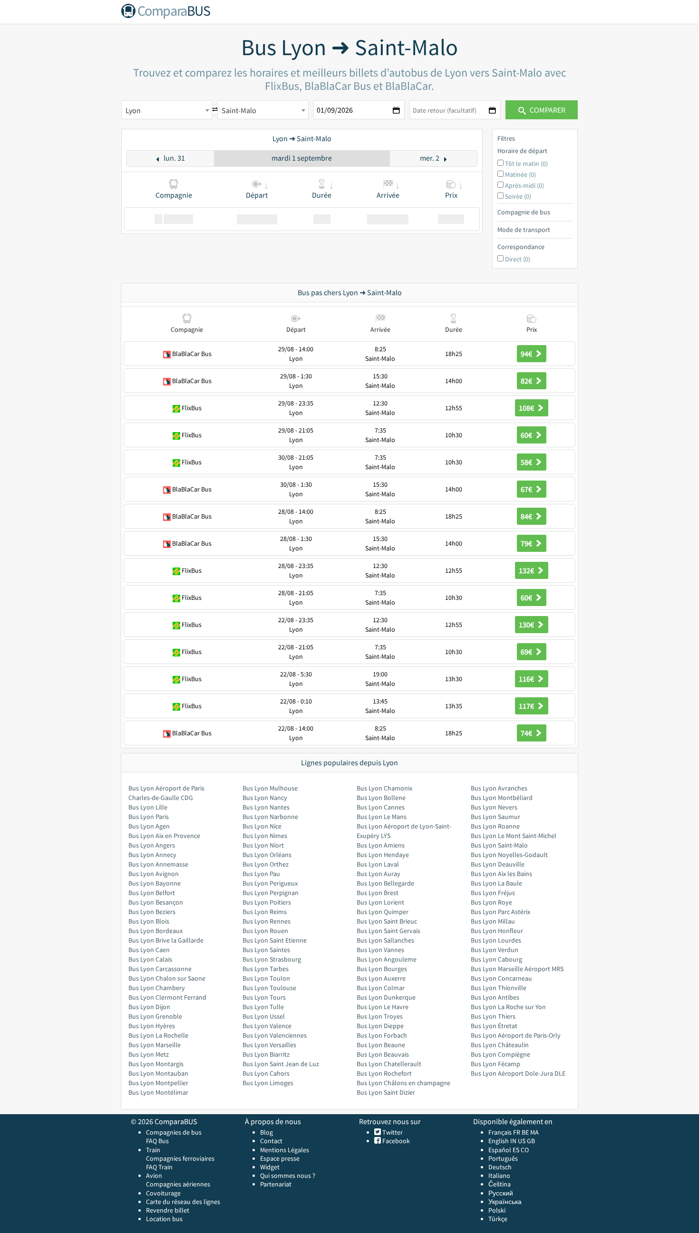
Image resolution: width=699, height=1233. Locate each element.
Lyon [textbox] (133, 110)
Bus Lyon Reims (265, 911)
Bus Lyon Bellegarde (385, 883)
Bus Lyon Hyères (151, 1025)
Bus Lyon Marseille (154, 1044)
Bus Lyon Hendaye (383, 854)
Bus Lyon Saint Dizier (386, 1092)
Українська (505, 1201)
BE (525, 1132)
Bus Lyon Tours (264, 997)
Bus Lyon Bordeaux (155, 930)
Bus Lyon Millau (493, 921)
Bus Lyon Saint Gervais (388, 930)
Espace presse (280, 1158)
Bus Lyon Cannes (381, 807)
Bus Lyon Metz (148, 1054)
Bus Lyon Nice (262, 826)
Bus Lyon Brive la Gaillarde (166, 940)
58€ (527, 462)
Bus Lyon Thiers (493, 1016)
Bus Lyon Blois (148, 921)
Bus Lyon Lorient (380, 902)
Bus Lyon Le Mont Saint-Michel (513, 835)
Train (153, 1150)
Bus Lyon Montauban (158, 1073)
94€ (527, 353)
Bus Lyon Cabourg (496, 959)
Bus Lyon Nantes (266, 807)
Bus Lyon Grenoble (155, 1016)
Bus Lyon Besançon (155, 902)
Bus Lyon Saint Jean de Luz (281, 1064)
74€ (527, 733)
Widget (270, 1167)
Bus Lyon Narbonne (270, 816)
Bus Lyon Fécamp (495, 1064)
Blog (266, 1132)
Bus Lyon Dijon (149, 1006)
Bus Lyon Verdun (494, 949)
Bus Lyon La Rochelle (158, 1035)
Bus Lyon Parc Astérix (500, 911)
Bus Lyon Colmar (381, 987)
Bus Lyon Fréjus (493, 892)
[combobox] (167, 109)
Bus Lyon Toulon (266, 978)
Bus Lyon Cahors (266, 1073)
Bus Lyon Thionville (498, 987)
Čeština (499, 1184)
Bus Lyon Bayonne (154, 883)
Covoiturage (163, 1193)
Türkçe (497, 1218)
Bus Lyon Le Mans (382, 816)
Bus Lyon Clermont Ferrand (167, 997)
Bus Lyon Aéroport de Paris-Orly (516, 1035)
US (521, 1141)
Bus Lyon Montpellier (158, 1083)
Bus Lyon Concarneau (501, 978)
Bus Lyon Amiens (381, 845)
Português (503, 1158)
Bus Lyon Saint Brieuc (387, 921)
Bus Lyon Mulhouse (270, 788)
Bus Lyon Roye (491, 902)
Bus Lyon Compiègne (500, 1054)
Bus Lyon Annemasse (158, 864)
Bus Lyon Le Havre (382, 1006)
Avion (154, 1175)
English (498, 1141)
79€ (527, 543)
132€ (527, 570)
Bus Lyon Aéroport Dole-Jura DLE (518, 1073)
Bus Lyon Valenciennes (275, 1035)
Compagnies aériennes (178, 1184)
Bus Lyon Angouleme (387, 959)
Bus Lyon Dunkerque (386, 997)
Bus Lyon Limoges (268, 1083)
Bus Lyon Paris (148, 816)
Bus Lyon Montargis (156, 1064)
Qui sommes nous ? (287, 1175)
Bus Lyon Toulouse (269, 987)
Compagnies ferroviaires (180, 1158)
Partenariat (275, 1184)
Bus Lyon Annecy (152, 854)
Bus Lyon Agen (149, 826)
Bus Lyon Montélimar (158, 1092)
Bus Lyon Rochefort (384, 1073)
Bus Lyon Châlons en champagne (403, 1083)
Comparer (546, 110)
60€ (527, 435)
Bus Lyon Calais (150, 959)
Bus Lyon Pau (261, 873)
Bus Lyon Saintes (266, 949)
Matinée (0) (520, 174)
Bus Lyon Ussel (264, 1016)
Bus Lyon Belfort (151, 892)
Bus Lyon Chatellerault (389, 1064)
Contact (271, 1141)
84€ (527, 516)
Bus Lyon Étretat (494, 1025)
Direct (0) (517, 259)
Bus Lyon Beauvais (383, 1054)
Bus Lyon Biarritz (266, 1054)
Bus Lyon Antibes (495, 997)
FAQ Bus (157, 1141)
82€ (527, 380)
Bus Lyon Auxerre (381, 978)
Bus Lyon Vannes (380, 949)
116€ (527, 679)
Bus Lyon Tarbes (266, 968)
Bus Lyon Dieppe (380, 1025)
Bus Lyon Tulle (263, 1006)
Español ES (504, 1150)
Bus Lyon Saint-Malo (499, 845)
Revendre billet (167, 1210)
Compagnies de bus (174, 1132)
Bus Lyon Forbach (382, 1035)
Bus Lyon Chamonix (384, 788)
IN (513, 1141)
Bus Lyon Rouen (265, 930)
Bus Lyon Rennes (267, 921)
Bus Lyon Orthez (266, 864)
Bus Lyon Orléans (267, 854)
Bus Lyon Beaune (381, 1044)
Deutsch (500, 1167)
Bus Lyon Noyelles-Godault (509, 854)
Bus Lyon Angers (151, 845)
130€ (527, 624)
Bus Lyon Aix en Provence (164, 835)
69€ (527, 651)
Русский (500, 1193)
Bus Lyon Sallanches (385, 940)
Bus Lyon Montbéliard (502, 797)
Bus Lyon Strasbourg (272, 959)
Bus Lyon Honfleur (497, 930)
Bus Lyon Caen (149, 949)
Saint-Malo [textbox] (239, 110)
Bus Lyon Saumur (495, 816)
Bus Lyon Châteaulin (500, 1044)
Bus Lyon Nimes (265, 835)
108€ (527, 408)
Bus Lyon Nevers (494, 807)
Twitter (392, 1132)
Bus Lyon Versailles (269, 1044)
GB (531, 1141)
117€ (527, 706)
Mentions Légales (284, 1150)
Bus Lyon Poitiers (267, 902)
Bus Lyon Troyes (380, 1016)
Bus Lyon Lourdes (496, 940)
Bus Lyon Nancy (265, 797)
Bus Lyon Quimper (382, 911)
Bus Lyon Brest (377, 892)
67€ (527, 489)
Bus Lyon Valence (267, 1025)
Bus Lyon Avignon (153, 873)
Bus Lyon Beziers (151, 911)
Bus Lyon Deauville (497, 864)
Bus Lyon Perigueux (270, 883)
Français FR (504, 1132)
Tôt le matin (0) (526, 163)
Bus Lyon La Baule (496, 883)
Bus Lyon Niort (263, 845)
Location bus (164, 1218)
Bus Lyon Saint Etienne (275, 940)
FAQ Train (159, 1167)
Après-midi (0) (524, 185)
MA (534, 1132)
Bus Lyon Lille (147, 807)
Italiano (499, 1175)
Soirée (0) (518, 196)
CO (525, 1150)
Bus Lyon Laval (378, 864)
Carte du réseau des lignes (183, 1201)
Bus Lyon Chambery (156, 987)
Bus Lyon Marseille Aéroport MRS (517, 968)
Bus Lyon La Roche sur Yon (508, 1006)
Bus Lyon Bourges (382, 968)
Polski (496, 1210)
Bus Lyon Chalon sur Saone (166, 978)
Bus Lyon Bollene (381, 797)
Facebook (395, 1141)
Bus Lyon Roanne (495, 826)
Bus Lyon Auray (378, 873)
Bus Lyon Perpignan (271, 892)
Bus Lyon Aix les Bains (501, 873)
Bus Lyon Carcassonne (160, 968)
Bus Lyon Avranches (499, 788)
